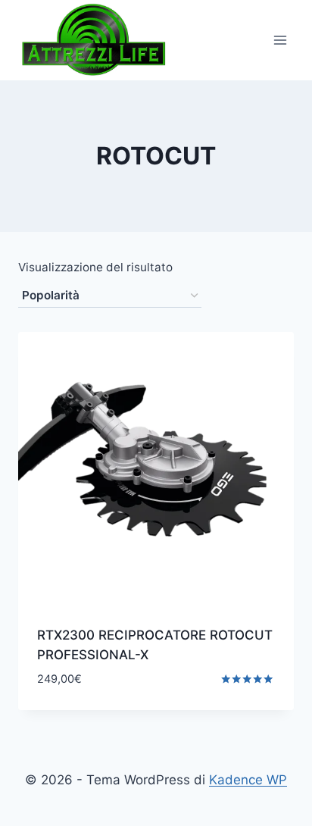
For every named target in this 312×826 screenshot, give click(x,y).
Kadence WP (248, 779)
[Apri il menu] (280, 40)
